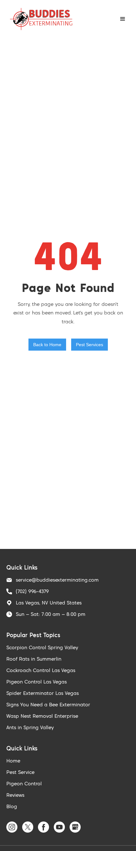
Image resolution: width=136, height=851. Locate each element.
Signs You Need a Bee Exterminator (48, 704)
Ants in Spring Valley (30, 727)
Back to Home (47, 344)
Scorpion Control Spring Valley (42, 647)
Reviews (15, 795)
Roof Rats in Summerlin (33, 659)
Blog (11, 806)
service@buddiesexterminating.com (57, 580)
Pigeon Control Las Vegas (36, 681)
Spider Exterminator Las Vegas (42, 693)
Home (13, 760)
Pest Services (89, 344)
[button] (123, 19)
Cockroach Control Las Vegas (40, 670)
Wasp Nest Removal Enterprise (42, 716)
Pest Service (20, 772)
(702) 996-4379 (32, 591)
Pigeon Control (24, 783)
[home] (39, 19)
